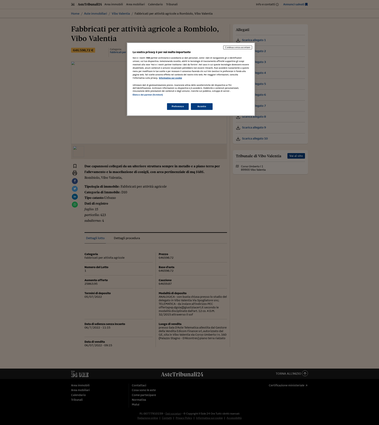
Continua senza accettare (237, 47)
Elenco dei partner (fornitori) (148, 95)
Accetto (201, 106)
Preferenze (178, 106)
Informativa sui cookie (170, 78)
